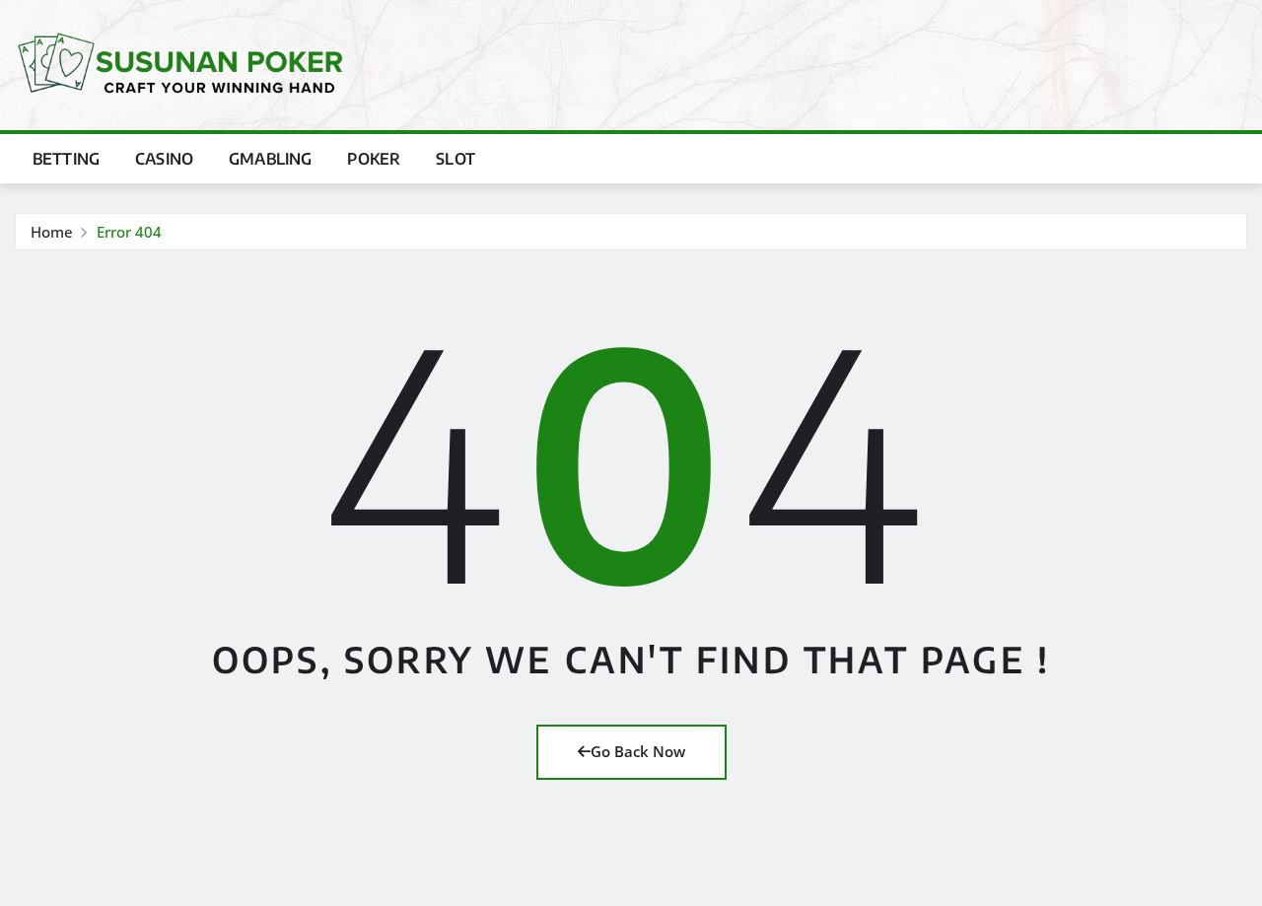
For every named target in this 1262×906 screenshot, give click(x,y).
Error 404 (129, 232)
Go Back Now (638, 751)
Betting (66, 159)
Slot (455, 159)
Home (52, 232)
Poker (373, 159)
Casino (164, 159)
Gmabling (270, 159)
